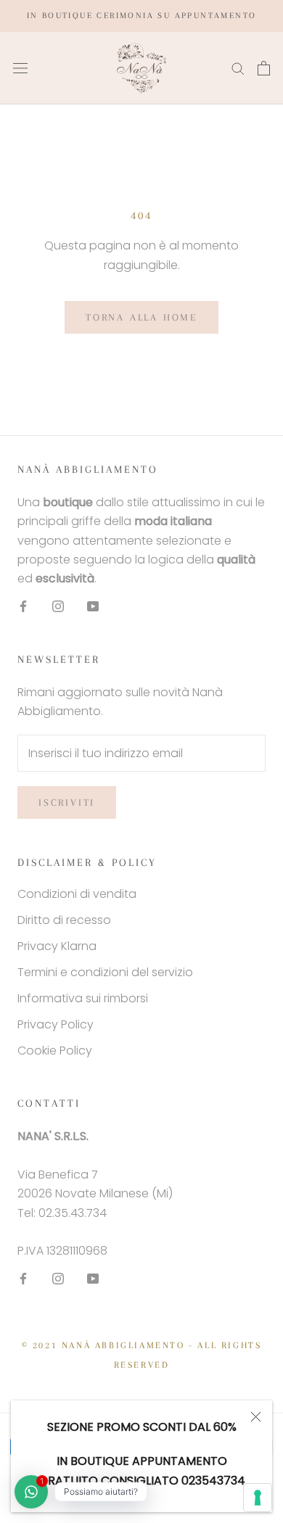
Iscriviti (66, 802)
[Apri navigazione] (20, 68)
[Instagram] (58, 606)
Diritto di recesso (64, 920)
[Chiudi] (255, 1416)
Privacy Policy (55, 1024)
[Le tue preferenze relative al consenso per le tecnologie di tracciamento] (257, 1497)
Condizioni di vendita (76, 894)
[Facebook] (23, 606)
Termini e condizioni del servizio (105, 972)
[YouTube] (93, 606)
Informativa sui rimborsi (82, 998)
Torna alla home (141, 317)
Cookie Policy (54, 1050)
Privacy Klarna (57, 946)
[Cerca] (238, 68)
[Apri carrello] (264, 68)
